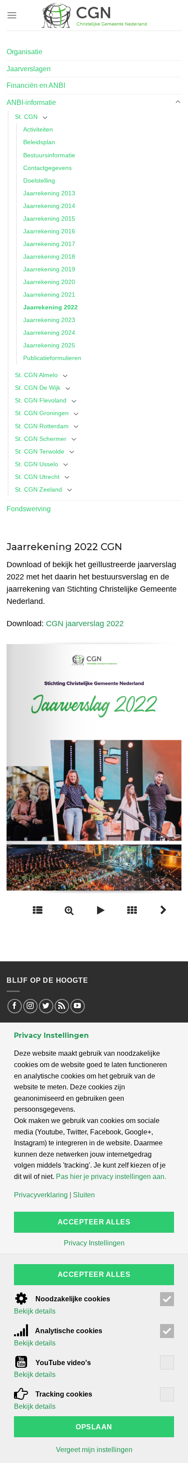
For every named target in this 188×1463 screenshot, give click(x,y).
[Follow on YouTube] (77, 1006)
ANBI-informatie (31, 102)
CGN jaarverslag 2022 (85, 623)
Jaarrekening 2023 (49, 319)
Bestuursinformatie (49, 155)
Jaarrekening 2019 (49, 269)
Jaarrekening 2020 (49, 281)
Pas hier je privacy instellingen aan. (111, 1176)
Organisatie (24, 51)
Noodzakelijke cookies (72, 1299)
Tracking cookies (63, 1394)
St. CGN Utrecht (37, 476)
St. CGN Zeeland (38, 489)
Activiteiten (38, 129)
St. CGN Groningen (42, 412)
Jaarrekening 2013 (49, 193)
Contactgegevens (47, 167)
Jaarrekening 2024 (49, 332)
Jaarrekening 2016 (49, 231)
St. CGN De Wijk (37, 387)
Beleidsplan (39, 142)
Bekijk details (35, 1311)
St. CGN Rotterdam (42, 426)
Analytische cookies (68, 1331)
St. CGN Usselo (36, 464)
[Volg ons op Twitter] (46, 1006)
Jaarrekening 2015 (49, 218)
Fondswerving (29, 509)
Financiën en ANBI (36, 85)
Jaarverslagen (29, 69)
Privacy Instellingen (94, 1243)
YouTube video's (62, 1362)
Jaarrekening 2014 (49, 205)
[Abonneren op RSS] (62, 1006)
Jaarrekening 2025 (49, 345)
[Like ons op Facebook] (14, 1006)
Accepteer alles (94, 1222)
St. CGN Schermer (40, 438)
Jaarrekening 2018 (49, 256)
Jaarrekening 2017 (49, 243)
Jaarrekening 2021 (49, 294)
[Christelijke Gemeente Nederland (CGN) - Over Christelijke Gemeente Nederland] (94, 15)
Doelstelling (39, 180)
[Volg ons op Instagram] (30, 1006)
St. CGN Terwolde (39, 451)
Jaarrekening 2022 (50, 307)
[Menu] (12, 15)
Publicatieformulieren (52, 357)
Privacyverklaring (41, 1195)
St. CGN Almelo (36, 374)
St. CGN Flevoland (40, 400)
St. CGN (26, 116)
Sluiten (84, 1195)
